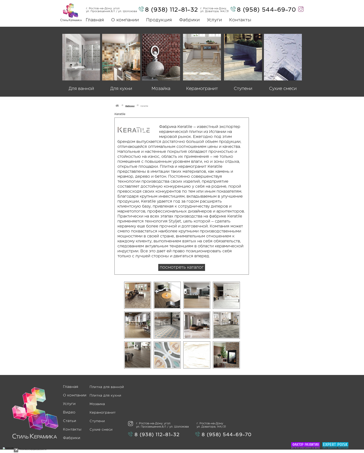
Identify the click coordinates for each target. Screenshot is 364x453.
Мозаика (97, 404)
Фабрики (189, 20)
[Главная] (117, 105)
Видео (69, 412)
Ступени (97, 421)
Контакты (240, 20)
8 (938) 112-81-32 (171, 10)
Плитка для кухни (105, 395)
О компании (125, 20)
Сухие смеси (101, 429)
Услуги (214, 20)
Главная (95, 20)
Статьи (69, 421)
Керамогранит (103, 412)
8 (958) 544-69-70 (266, 10)
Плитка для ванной (107, 387)
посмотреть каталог (182, 267)
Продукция (159, 20)
